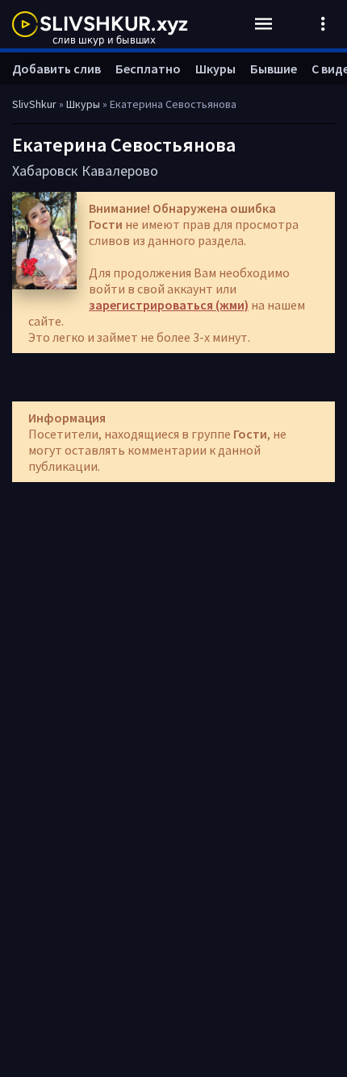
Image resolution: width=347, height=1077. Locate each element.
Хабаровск (45, 170)
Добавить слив (56, 68)
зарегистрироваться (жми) (169, 305)
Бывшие (273, 68)
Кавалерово (120, 170)
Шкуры (215, 68)
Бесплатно (148, 68)
